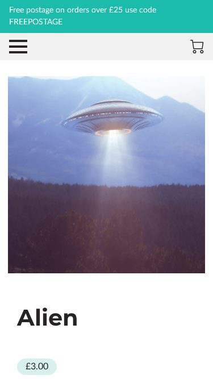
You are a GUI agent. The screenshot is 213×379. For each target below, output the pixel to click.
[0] (197, 46)
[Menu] (18, 46)
